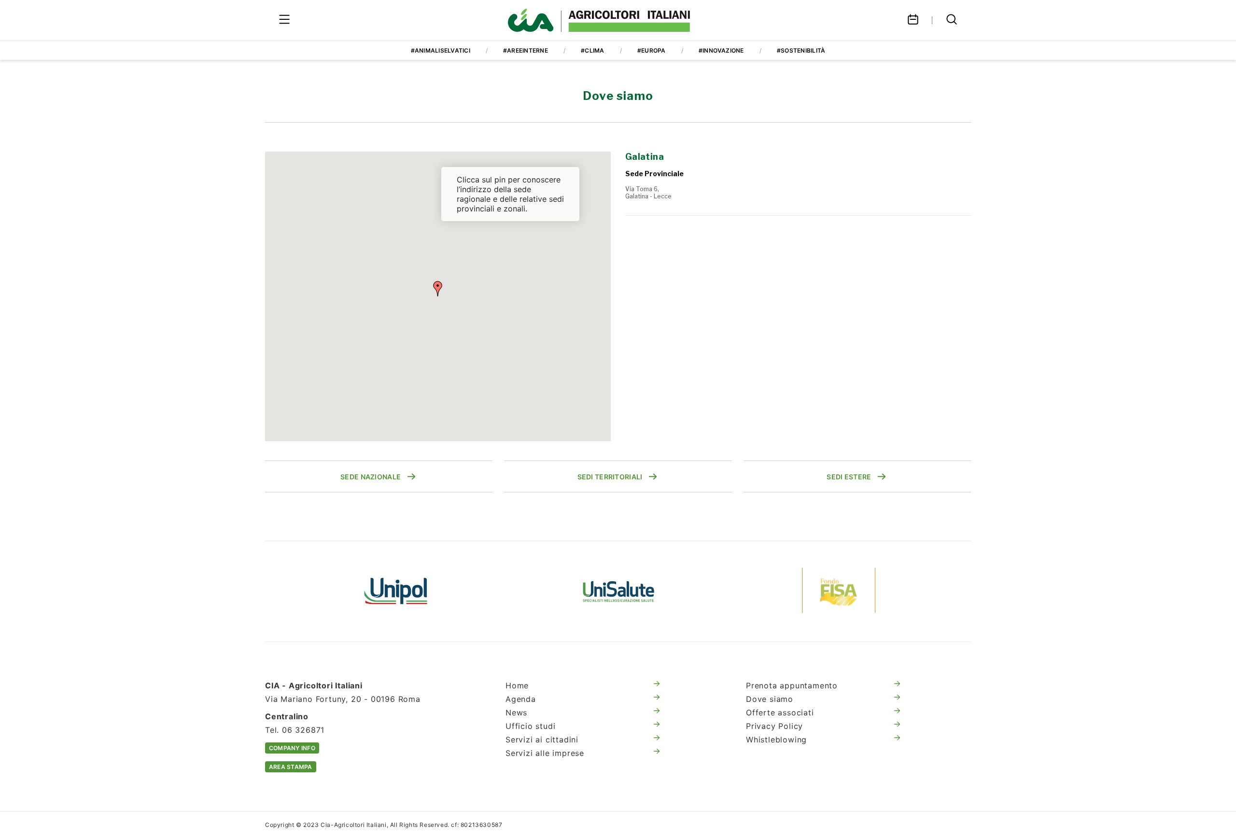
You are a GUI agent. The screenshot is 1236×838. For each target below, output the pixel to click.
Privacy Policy (774, 726)
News (516, 712)
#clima (592, 50)
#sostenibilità (801, 50)
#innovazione (721, 50)
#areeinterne (525, 50)
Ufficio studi (530, 726)
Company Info (292, 748)
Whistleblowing (776, 739)
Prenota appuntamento (792, 685)
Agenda (521, 699)
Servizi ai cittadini (542, 739)
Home (517, 685)
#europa (651, 50)
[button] (438, 288)
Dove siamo (769, 699)
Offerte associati (780, 712)
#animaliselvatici (440, 50)
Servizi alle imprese (545, 753)
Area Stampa (290, 766)
